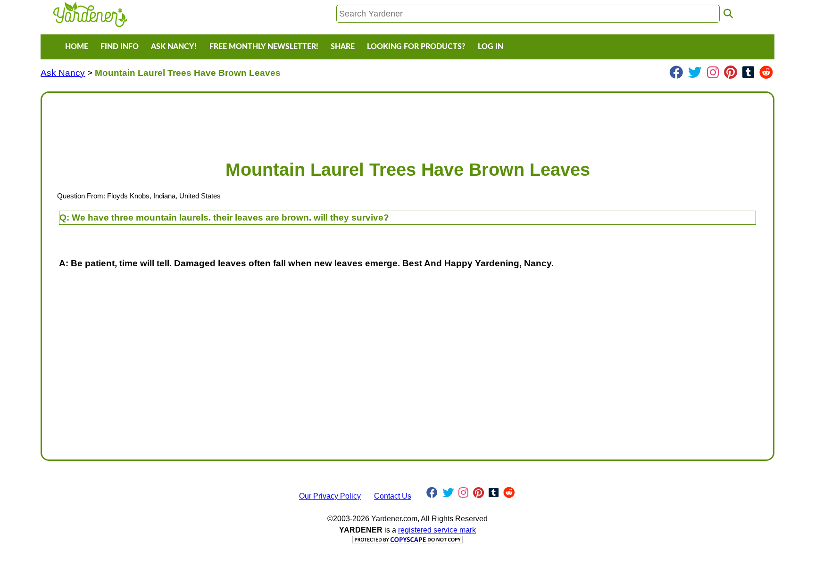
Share (343, 46)
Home (76, 46)
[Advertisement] (332, 121)
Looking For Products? (416, 46)
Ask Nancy (63, 73)
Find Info (119, 46)
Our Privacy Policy (330, 496)
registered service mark (437, 530)
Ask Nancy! (174, 46)
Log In (490, 46)
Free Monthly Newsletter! (263, 46)
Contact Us (392, 496)
